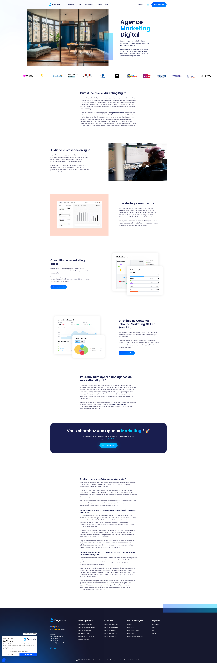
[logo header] (55, 4)
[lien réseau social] (51, 648)
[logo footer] (58, 620)
